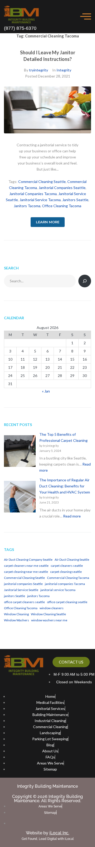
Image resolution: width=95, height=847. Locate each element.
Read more (72, 516)
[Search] (84, 281)
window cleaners (52, 608)
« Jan (46, 391)
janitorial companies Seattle (62, 187)
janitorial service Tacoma (40, 199)
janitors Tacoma (27, 206)
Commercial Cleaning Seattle (42, 181)
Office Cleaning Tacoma (61, 206)
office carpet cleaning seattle (67, 602)
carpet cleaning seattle (66, 572)
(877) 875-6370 (20, 28)
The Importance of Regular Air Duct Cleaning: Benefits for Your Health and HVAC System (64, 486)
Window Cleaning (16, 614)
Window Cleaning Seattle (48, 614)
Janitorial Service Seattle (21, 590)
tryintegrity (38, 70)
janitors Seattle (75, 199)
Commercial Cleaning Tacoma (68, 578)
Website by (47, 832)
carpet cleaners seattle (67, 566)
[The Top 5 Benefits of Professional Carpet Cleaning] (20, 451)
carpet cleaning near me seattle (26, 572)
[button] (85, 16)
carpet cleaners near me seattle (26, 566)
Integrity (63, 70)
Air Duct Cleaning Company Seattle (28, 560)
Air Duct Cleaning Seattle (72, 560)
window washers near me (49, 620)
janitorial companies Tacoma (33, 193)
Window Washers (16, 620)
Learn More (47, 222)
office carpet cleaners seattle (24, 602)
